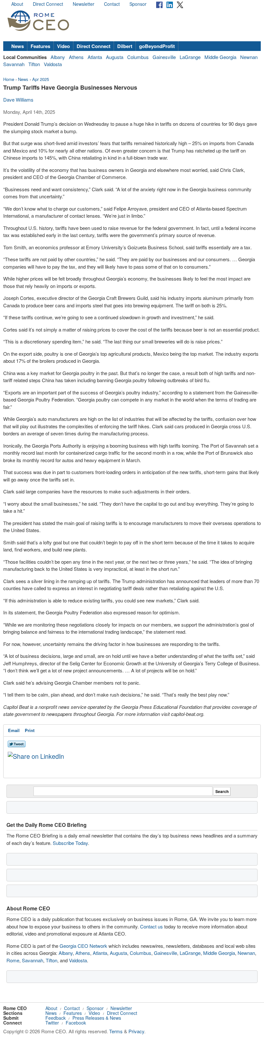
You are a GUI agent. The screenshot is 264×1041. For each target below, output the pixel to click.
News (17, 46)
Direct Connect (48, 4)
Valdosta (53, 64)
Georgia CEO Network (83, 945)
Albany (58, 57)
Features (40, 46)
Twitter (52, 1022)
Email (14, 730)
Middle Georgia (220, 57)
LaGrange (190, 57)
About (17, 4)
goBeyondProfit (157, 46)
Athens (76, 57)
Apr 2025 (40, 79)
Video (63, 46)
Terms (116, 1031)
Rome (12, 960)
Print (29, 730)
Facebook (76, 1022)
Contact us (151, 926)
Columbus (138, 57)
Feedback (55, 1018)
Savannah (13, 64)
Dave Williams (18, 99)
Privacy (136, 1031)
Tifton (34, 64)
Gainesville (164, 57)
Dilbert (124, 46)
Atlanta (95, 57)
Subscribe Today (70, 842)
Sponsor (137, 4)
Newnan (249, 57)
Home (8, 79)
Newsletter (83, 4)
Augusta (114, 57)
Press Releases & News (96, 1018)
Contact (112, 4)
